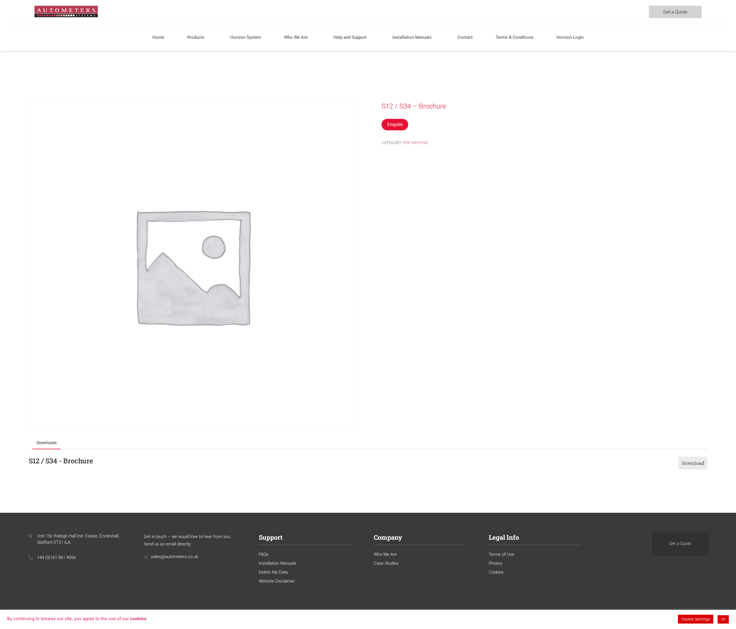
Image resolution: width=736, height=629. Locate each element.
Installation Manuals (412, 37)
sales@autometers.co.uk (174, 556)
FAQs (264, 554)
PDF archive (415, 142)
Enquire (394, 124)
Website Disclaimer (277, 581)
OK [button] (723, 619)
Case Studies (386, 563)
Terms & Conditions (515, 37)
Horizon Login (570, 37)
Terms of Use (501, 554)
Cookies (496, 572)
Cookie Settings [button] (695, 619)
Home (158, 37)
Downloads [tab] (47, 442)
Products (195, 37)
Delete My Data (273, 572)
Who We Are (296, 37)
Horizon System (245, 37)
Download (693, 463)
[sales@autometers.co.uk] (146, 557)
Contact (465, 37)
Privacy (495, 563)
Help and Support (350, 37)
